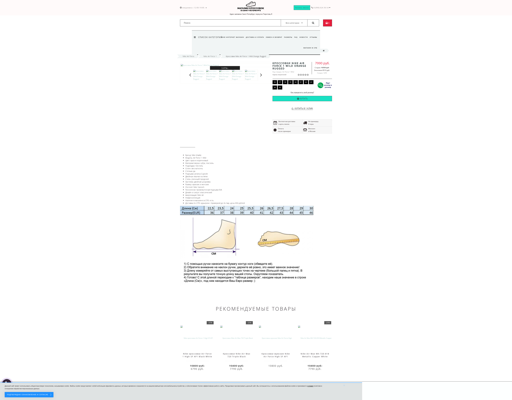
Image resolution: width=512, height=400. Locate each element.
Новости (303, 37)
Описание (187, 145)
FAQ (296, 37)
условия (310, 386)
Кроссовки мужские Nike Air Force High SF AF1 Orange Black (276, 356)
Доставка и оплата (255, 37)
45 (280, 87)
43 (311, 82)
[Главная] (324, 50)
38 (285, 82)
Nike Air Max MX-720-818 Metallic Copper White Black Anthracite (315, 356)
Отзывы (313, 37)
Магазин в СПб (310, 48)
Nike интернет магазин (232, 37)
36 (275, 82)
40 (296, 82)
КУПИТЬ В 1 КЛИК (304, 108)
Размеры (288, 37)
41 (301, 82)
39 (290, 82)
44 (275, 87)
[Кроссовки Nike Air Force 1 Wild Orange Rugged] (225, 65)
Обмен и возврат (274, 37)
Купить (304, 98)
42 (306, 82)
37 (280, 82)
